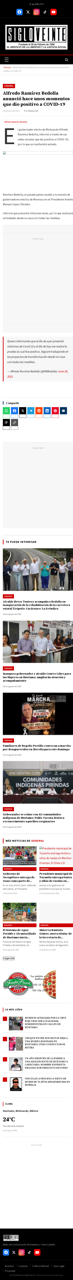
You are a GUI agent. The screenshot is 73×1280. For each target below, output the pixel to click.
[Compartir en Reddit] (39, 410)
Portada (7, 67)
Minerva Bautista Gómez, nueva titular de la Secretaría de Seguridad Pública (55, 935)
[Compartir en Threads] (6, 422)
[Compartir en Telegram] (30, 410)
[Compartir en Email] (63, 410)
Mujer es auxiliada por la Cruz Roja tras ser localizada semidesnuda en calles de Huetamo (45, 1022)
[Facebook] (19, 12)
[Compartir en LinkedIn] (47, 410)
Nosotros (9, 1266)
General (9, 86)
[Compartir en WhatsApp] (6, 410)
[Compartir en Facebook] (14, 410)
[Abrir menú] (6, 59)
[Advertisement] (36, 281)
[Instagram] (36, 12)
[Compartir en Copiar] (14, 422)
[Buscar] (66, 59)
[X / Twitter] (28, 12)
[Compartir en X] (22, 410)
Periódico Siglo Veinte (25, 1275)
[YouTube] (53, 12)
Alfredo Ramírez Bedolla (15, 122)
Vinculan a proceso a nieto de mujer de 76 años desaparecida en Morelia (47, 1081)
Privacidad (10, 1271)
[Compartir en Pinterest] (55, 410)
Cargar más (8, 958)
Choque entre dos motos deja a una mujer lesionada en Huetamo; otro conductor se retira (46, 1043)
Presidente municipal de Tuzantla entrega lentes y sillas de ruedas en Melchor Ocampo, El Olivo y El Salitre (55, 881)
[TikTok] (45, 12)
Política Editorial (41, 1266)
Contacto (23, 1266)
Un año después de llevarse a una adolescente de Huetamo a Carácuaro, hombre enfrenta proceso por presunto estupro (46, 1063)
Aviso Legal (59, 1266)
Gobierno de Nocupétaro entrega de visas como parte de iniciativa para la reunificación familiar (19, 881)
